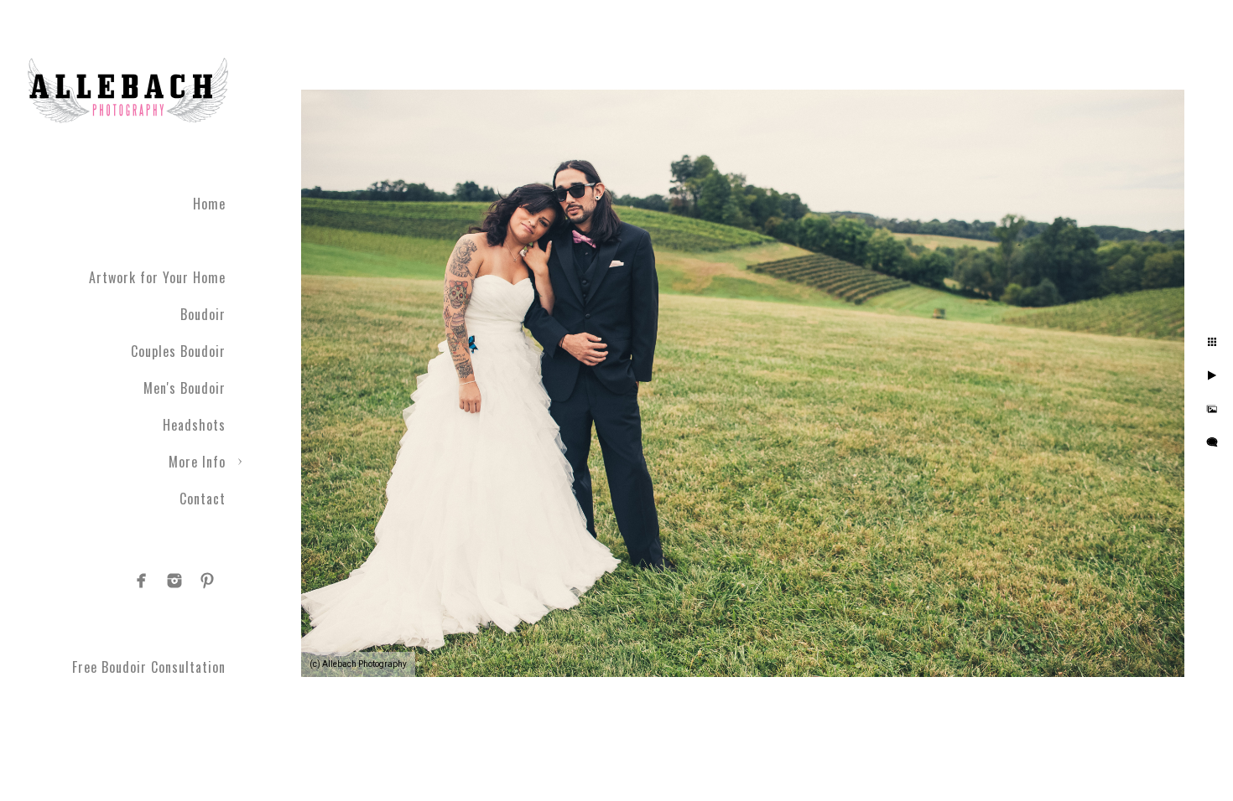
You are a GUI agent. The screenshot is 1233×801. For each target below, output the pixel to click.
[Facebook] (141, 580)
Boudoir (203, 314)
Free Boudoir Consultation (149, 667)
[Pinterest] (207, 580)
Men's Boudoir (184, 388)
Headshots (194, 425)
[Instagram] (174, 580)
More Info (197, 462)
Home (209, 204)
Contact (202, 498)
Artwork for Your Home (157, 277)
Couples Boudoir (178, 351)
